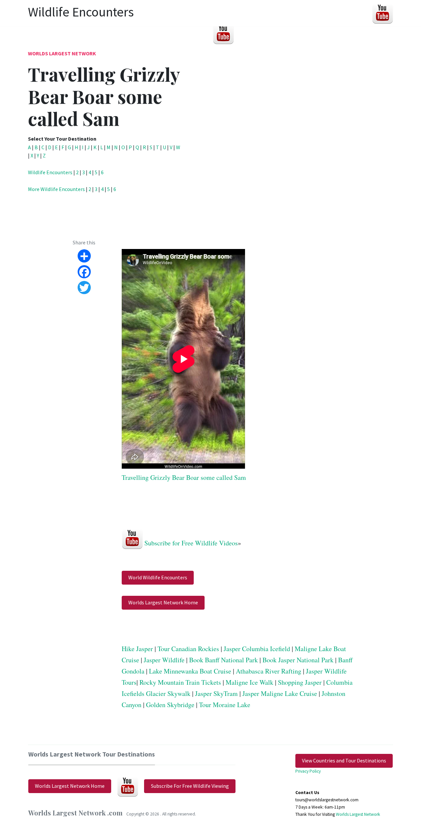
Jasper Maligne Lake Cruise (279, 693)
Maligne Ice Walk (249, 682)
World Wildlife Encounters (157, 577)
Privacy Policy (308, 771)
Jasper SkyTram (216, 693)
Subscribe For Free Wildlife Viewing (190, 786)
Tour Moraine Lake (224, 704)
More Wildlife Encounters (56, 189)
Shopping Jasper (300, 682)
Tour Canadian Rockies (188, 648)
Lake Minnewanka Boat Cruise (190, 671)
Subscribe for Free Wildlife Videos (191, 542)
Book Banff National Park (223, 659)
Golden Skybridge (170, 704)
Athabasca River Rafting (268, 671)
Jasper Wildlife (164, 659)
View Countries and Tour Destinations (344, 760)
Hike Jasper (137, 648)
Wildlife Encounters (50, 172)
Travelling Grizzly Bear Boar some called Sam (184, 477)
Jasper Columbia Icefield (257, 648)
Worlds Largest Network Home (163, 602)
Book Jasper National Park (298, 659)
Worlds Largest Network (62, 53)
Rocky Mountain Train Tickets (180, 682)
